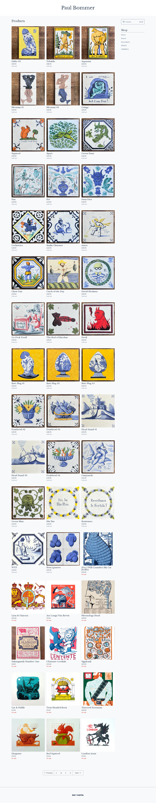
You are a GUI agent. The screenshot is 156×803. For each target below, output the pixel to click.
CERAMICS (125, 49)
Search (123, 38)
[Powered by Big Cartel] (78, 795)
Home (123, 35)
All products (125, 42)
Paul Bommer (78, 8)
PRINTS (124, 45)
